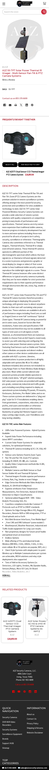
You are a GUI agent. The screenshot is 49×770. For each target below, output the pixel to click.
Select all (9, 165)
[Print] (15, 105)
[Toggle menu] (3, 4)
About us (30, 714)
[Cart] (45, 4)
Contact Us (31, 719)
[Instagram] (30, 691)
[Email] (10, 105)
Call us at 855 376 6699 (24, 684)
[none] (24, 40)
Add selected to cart (30, 165)
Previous (2, 620)
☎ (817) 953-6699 (9, 768)
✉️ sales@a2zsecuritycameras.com (32, 768)
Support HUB (8, 743)
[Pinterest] (32, 105)
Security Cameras (9, 717)
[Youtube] (19, 691)
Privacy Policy (32, 723)
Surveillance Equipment (12, 734)
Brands (5, 738)
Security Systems (9, 729)
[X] (21, 105)
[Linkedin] (26, 105)
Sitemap (5, 748)
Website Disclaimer (35, 732)
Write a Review (8, 79)
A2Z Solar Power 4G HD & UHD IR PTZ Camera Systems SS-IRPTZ (37, 626)
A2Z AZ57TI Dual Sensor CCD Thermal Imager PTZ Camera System (12, 626)
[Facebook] (4, 105)
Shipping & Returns (35, 728)
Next (46, 620)
